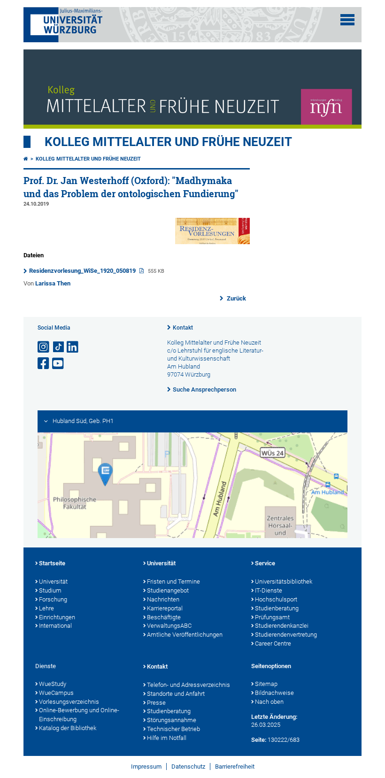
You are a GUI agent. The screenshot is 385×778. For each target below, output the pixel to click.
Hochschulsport (276, 599)
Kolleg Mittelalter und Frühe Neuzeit (168, 142)
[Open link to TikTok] (58, 347)
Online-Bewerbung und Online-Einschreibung (79, 715)
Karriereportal (165, 608)
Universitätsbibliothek (283, 581)
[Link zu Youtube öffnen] (58, 363)
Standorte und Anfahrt (176, 693)
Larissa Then (52, 283)
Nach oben (269, 701)
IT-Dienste (268, 590)
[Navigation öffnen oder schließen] (347, 19)
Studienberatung (277, 608)
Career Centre (273, 643)
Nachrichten (163, 599)
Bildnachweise (274, 692)
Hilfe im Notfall (166, 737)
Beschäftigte (164, 617)
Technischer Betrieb (173, 728)
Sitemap (266, 683)
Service (265, 563)
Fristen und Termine (173, 581)
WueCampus (56, 692)
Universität (53, 581)
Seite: (258, 739)
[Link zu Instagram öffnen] (44, 347)
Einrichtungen (57, 617)
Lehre (46, 608)
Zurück (235, 298)
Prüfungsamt (272, 617)
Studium (50, 590)
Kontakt (183, 327)
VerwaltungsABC (169, 625)
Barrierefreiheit (234, 766)
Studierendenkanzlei (281, 625)
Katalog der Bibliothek (67, 728)
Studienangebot (168, 590)
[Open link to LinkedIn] (73, 347)
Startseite (52, 563)
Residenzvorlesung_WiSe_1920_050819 (83, 270)
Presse (156, 702)
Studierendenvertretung (286, 634)
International (55, 625)
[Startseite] (25, 159)
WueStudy (52, 683)
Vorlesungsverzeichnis (69, 701)
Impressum (146, 766)
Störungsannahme (171, 720)
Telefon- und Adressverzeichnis (188, 684)
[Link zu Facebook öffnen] (44, 363)
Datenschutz (188, 766)
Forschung (53, 599)
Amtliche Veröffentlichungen (185, 634)
